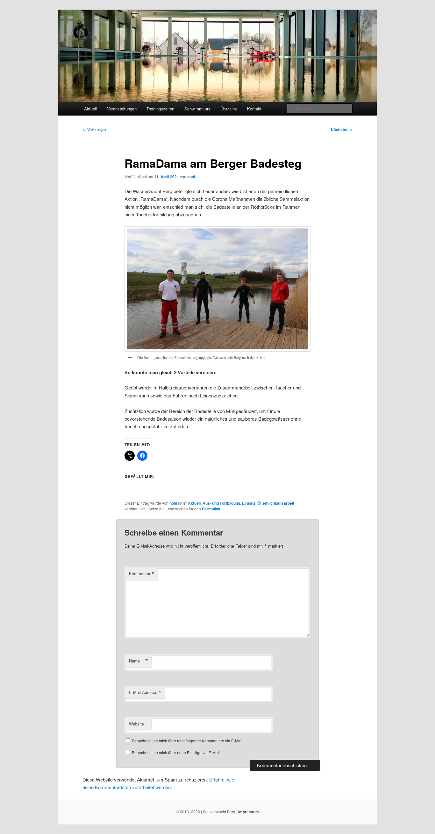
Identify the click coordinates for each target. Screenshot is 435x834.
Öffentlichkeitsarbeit (275, 503)
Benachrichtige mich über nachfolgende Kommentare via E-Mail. (187, 740)
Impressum (248, 812)
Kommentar (141, 574)
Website (136, 724)
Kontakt (254, 109)
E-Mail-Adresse (145, 692)
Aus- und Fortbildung (221, 503)
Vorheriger (94, 129)
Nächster (342, 129)
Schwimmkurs (197, 109)
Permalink (211, 509)
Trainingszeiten (160, 109)
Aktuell (90, 109)
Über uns (228, 109)
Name (138, 661)
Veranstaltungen (122, 109)
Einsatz (248, 503)
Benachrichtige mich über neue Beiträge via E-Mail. (176, 752)
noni (191, 176)
